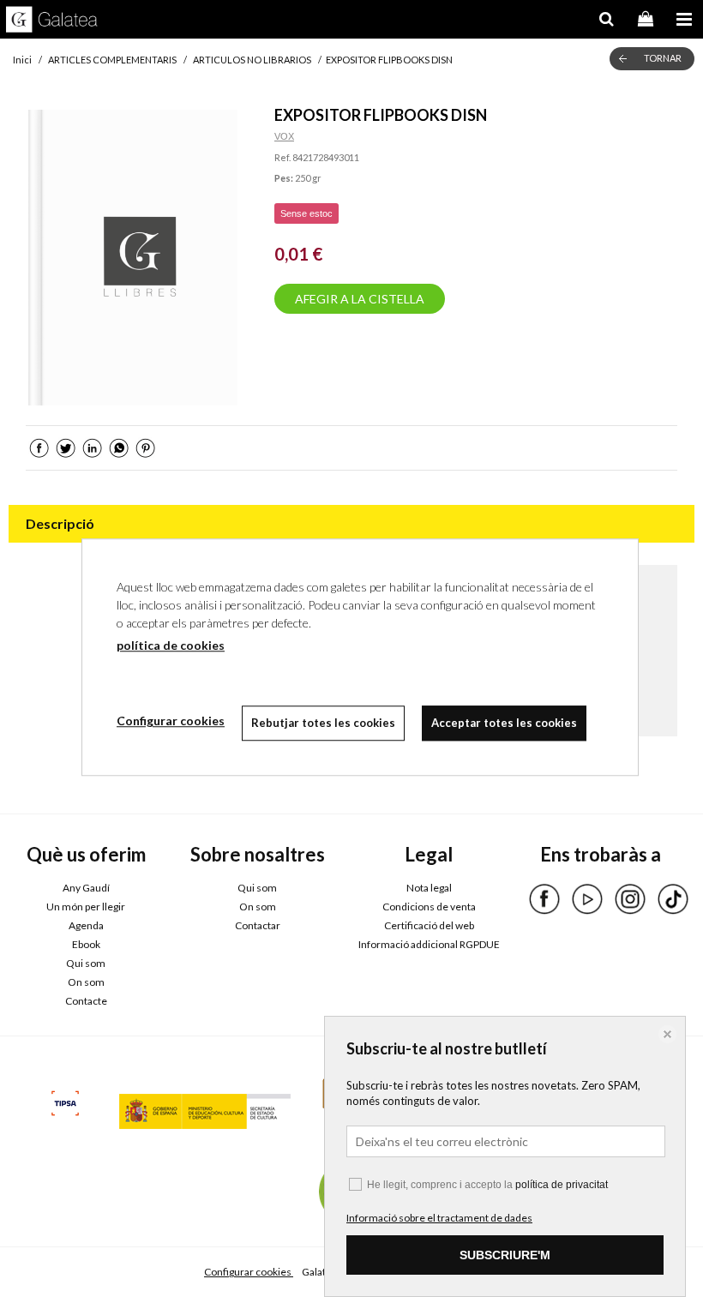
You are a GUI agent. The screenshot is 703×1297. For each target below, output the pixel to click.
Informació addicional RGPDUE (429, 944)
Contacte (86, 1000)
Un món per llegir (85, 906)
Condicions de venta (429, 906)
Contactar (257, 925)
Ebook (86, 944)
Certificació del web (429, 925)
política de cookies (171, 645)
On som (86, 982)
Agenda (86, 925)
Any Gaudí (86, 887)
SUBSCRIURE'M (505, 1255)
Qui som (85, 963)
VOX (284, 136)
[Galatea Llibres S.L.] (51, 21)
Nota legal (429, 887)
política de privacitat (561, 1185)
